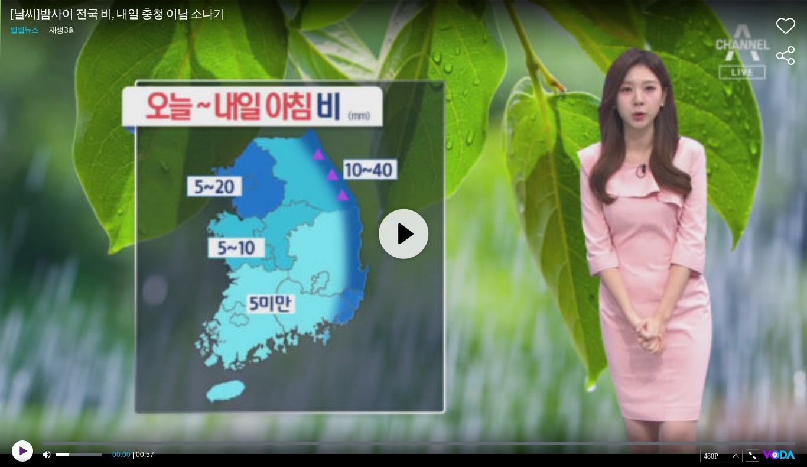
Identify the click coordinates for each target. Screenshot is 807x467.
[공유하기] (785, 55)
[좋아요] (785, 26)
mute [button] (47, 455)
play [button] (22, 451)
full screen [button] (752, 455)
